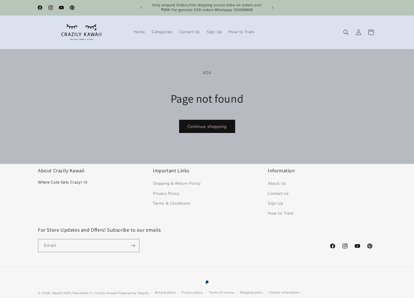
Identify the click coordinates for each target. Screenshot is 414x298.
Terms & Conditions (171, 203)
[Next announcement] (272, 7)
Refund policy (165, 292)
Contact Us (278, 193)
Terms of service (221, 292)
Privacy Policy (166, 193)
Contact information (284, 292)
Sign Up (275, 203)
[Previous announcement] (141, 7)
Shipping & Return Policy (177, 183)
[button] (346, 32)
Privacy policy (192, 292)
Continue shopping (207, 126)
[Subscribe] (133, 245)
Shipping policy (251, 292)
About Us (277, 183)
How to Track (280, 213)
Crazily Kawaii (106, 293)
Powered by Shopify (133, 293)
